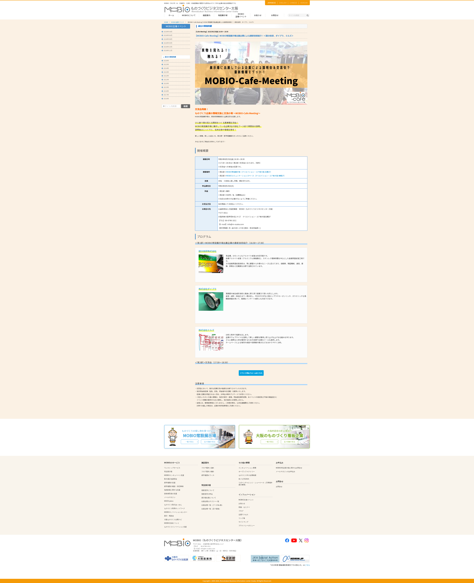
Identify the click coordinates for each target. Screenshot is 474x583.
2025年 (166, 64)
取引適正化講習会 (170, 479)
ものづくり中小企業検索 (247, 475)
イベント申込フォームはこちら (251, 373)
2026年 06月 (168, 35)
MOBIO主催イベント (241, 15)
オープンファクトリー (247, 471)
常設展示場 (222, 15)
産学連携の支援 (169, 483)
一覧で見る (190, 442)
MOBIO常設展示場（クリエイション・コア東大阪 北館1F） (249, 172)
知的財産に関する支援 (172, 490)
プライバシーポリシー (247, 526)
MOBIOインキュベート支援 (174, 475)
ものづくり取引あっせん (173, 505)
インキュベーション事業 (247, 468)
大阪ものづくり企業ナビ (173, 519)
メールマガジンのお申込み (285, 471)
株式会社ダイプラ (207, 288)
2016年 (166, 98)
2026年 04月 (168, 31)
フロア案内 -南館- (207, 471)
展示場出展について (208, 498)
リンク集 (242, 518)
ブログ (241, 511)
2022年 (166, 76)
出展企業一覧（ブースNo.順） (212, 505)
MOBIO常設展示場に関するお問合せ (289, 468)
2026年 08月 (168, 39)
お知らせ (257, 15)
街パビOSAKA (244, 479)
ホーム (171, 15)
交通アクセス (243, 515)
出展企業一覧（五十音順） (211, 509)
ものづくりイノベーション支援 (175, 527)
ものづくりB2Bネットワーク (174, 508)
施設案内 (206, 15)
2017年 (166, 95)
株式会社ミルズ (206, 330)
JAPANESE (271, 2)
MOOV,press (168, 501)
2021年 (166, 79)
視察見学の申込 (207, 494)
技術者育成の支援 (170, 494)
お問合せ (274, 15)
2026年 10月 (168, 47)
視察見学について (207, 490)
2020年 (166, 83)
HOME (166, 22)
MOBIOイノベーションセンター (175, 512)
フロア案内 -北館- (207, 468)
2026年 (166, 60)
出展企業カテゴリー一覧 (210, 501)
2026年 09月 (168, 43)
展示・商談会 (169, 516)
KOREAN (303, 2)
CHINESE (293, 2)
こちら (307, 565)
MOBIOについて (189, 15)
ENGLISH (282, 2)
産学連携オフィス (207, 475)
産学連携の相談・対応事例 (173, 486)
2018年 (166, 91)
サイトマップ (243, 522)
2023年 (166, 72)
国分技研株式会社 (207, 251)
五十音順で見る (209, 442)
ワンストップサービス (172, 468)
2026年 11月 (168, 50)
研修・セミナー (244, 507)
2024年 (166, 68)
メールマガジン (169, 497)
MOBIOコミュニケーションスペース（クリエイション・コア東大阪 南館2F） (256, 175)
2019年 (166, 87)
